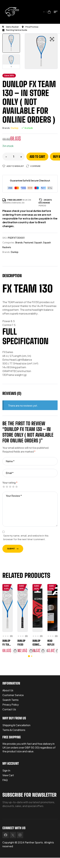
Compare (35, 166)
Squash (38, 242)
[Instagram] (20, 835)
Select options (43, 651)
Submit (11, 548)
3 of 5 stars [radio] (10, 486)
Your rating (9, 482)
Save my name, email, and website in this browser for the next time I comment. (25, 537)
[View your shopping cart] (49, 11)
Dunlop (14, 127)
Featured (28, 242)
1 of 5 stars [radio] (3, 486)
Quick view (7, 602)
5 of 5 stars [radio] (16, 486)
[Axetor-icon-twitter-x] (13, 835)
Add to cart (37, 156)
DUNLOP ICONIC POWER (36, 644)
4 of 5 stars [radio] (13, 486)
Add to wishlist (15, 166)
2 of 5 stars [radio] (7, 486)
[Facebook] (5, 835)
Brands (19, 242)
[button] (52, 39)
